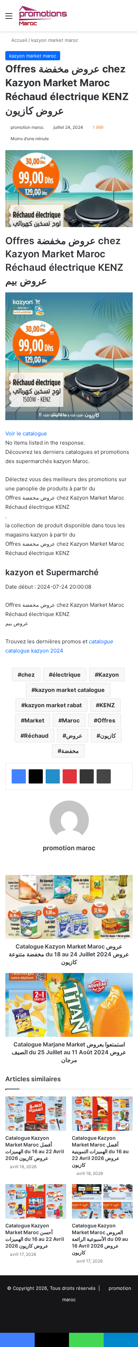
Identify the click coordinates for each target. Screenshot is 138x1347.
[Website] (69, 860)
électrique (66, 674)
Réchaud (36, 735)
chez (28, 674)
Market (34, 720)
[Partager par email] (87, 776)
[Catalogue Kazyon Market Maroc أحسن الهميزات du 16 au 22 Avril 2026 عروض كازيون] (35, 1201)
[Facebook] (19, 776)
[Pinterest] (70, 776)
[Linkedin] (53, 776)
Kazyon (108, 674)
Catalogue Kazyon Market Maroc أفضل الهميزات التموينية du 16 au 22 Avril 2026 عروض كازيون (100, 1151)
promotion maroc (27, 127)
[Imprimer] (104, 776)
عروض (74, 735)
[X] (36, 776)
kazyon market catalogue (70, 689)
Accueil (18, 40)
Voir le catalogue (26, 433)
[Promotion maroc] (43, 15)
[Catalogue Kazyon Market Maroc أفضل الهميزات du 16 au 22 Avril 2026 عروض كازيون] (35, 1113)
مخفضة (70, 750)
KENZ (107, 705)
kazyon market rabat (53, 705)
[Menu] (8, 18)
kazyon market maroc (54, 40)
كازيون (108, 735)
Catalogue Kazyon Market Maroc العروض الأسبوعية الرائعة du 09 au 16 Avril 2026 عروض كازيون (100, 1238)
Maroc (71, 720)
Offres (106, 720)
